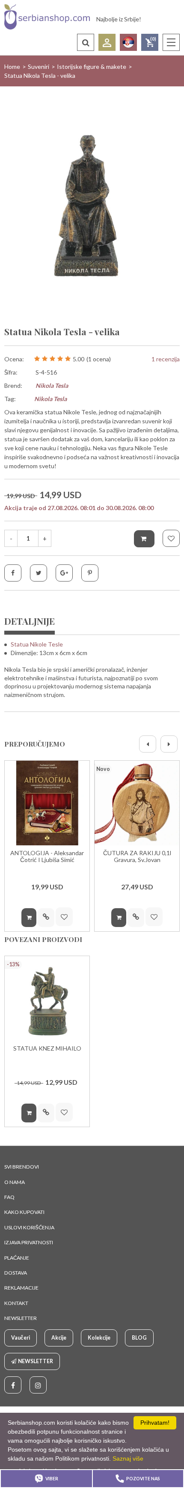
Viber (51, 1478)
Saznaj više (128, 1458)
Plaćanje (16, 1258)
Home (12, 66)
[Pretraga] (85, 42)
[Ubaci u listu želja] (171, 538)
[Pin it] (89, 573)
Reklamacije (21, 1287)
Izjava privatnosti (28, 1242)
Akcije (58, 1337)
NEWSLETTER (20, 1318)
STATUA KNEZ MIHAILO (47, 1048)
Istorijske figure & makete (91, 66)
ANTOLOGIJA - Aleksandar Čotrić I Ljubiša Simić (47, 856)
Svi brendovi (21, 1166)
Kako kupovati (24, 1212)
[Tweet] (38, 573)
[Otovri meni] (171, 42)
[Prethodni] (147, 744)
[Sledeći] (169, 744)
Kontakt (16, 1303)
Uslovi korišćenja (29, 1227)
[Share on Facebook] (12, 573)
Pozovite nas (143, 1478)
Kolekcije (99, 1337)
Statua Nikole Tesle (37, 644)
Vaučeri (20, 1337)
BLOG (139, 1337)
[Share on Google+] (64, 573)
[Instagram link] (38, 1385)
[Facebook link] (12, 1385)
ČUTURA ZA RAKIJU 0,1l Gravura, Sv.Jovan (137, 856)
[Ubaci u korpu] (144, 538)
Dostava (15, 1273)
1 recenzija (165, 359)
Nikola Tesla (52, 385)
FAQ (9, 1197)
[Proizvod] (47, 803)
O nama (14, 1182)
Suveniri (38, 66)
